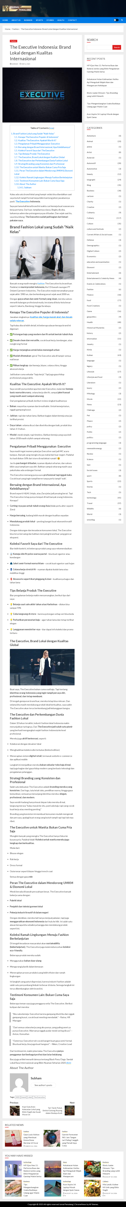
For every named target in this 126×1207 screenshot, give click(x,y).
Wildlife (90, 508)
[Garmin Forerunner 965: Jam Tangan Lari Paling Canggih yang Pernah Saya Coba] (51, 1138)
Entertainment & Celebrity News (100, 278)
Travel (89, 503)
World (89, 514)
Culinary (90, 218)
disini (68, 1062)
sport (89, 476)
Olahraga (91, 410)
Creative (90, 207)
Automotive (92, 168)
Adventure (91, 136)
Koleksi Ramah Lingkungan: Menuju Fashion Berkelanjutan (43, 177)
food (89, 300)
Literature (91, 382)
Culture (90, 223)
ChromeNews (80, 1204)
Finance (90, 295)
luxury (89, 388)
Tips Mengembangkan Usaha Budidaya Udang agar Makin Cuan (31, 1190)
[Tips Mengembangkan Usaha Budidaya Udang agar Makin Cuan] (13, 1188)
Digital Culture (93, 251)
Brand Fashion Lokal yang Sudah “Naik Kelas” (33, 133)
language (90, 360)
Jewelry (90, 344)
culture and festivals (95, 229)
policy (89, 426)
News (89, 404)
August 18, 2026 (110, 1177)
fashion (41, 283)
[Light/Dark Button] (116, 20)
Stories (50, 20)
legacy (89, 366)
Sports (39, 20)
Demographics (93, 245)
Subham (15, 64)
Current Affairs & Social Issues (99, 234)
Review (90, 454)
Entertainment (93, 273)
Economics (91, 256)
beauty (90, 174)
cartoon (90, 196)
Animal (90, 141)
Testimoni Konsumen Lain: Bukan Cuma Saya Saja (39, 180)
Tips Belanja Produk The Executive (32, 153)
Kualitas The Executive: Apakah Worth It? (35, 140)
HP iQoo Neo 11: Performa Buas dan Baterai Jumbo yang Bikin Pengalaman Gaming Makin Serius (103, 68)
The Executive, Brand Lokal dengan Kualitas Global (39, 157)
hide (51, 128)
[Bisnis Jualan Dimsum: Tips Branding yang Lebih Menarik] (92, 1169)
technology (91, 497)
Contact (72, 20)
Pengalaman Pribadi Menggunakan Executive (37, 143)
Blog (89, 185)
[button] (122, 20)
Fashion (13, 41)
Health (60, 20)
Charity (90, 201)
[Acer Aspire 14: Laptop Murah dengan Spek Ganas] (52, 1188)
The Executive (23, 201)
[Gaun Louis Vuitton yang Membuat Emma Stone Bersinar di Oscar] (13, 1138)
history (90, 333)
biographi (91, 179)
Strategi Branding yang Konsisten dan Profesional (39, 164)
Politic (89, 432)
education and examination (98, 262)
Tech (89, 492)
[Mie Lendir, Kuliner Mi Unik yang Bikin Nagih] (92, 1188)
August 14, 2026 (110, 1193)
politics (90, 437)
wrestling (91, 519)
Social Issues (92, 470)
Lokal (30, 1097)
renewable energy (94, 448)
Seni (88, 465)
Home (5, 20)
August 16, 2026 (71, 1193)
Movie (89, 399)
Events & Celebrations (96, 284)
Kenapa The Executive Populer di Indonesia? (36, 137)
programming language (96, 443)
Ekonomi (90, 267)
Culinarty (91, 212)
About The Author (25, 184)
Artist (89, 152)
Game (89, 311)
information (92, 338)
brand (24, 1097)
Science (90, 459)
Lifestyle (90, 371)
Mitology (91, 393)
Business (28, 20)
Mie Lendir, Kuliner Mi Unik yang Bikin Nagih (111, 1187)
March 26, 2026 (31, 1146)
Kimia (89, 349)
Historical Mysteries (95, 327)
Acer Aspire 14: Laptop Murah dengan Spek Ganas (71, 1187)
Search (92, 39)
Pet (88, 415)
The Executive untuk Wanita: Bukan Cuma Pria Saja (40, 167)
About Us (16, 20)
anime (89, 146)
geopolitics (91, 317)
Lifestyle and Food (94, 377)
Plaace (90, 421)
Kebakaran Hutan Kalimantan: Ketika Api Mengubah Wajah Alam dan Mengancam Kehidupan (102, 82)
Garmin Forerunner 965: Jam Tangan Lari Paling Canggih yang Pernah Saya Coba (70, 1140)
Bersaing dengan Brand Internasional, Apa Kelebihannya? (42, 147)
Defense (90, 240)
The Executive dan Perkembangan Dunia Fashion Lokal (41, 160)
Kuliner (90, 355)
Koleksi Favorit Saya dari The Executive (34, 150)
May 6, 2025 (25, 64)
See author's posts (43, 1085)
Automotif (91, 163)
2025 (18, 1097)
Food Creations (93, 305)
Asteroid (90, 157)
